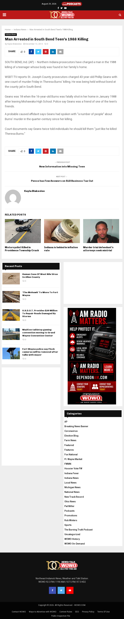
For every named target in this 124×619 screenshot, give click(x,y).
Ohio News (70, 501)
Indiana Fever (71, 473)
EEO (77, 612)
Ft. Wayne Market (73, 459)
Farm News (70, 440)
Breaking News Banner (76, 426)
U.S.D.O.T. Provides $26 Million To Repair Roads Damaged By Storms (39, 313)
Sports (68, 525)
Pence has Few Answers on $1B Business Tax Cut (62, 180)
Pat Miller (69, 506)
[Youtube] (69, 590)
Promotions (70, 515)
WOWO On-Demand (74, 543)
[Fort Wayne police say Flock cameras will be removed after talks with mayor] (11, 353)
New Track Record (74, 497)
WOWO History (72, 539)
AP (65, 421)
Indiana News (11, 34)
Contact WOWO (19, 612)
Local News (70, 482)
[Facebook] (52, 590)
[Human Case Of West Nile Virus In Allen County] (11, 278)
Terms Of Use (103, 612)
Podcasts (69, 511)
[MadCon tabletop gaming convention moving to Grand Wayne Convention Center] (11, 334)
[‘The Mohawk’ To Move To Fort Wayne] (11, 297)
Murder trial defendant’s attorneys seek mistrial (98, 249)
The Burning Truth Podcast (78, 529)
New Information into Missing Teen (62, 166)
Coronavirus (71, 431)
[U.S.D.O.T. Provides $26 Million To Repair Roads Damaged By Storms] (11, 315)
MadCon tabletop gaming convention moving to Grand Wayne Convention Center (38, 332)
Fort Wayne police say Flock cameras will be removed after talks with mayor (40, 352)
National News (72, 492)
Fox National (71, 454)
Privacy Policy (88, 612)
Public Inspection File (60, 616)
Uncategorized (72, 534)
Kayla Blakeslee (14, 44)
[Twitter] (61, 590)
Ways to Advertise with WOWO (42, 612)
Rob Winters (70, 520)
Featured (69, 445)
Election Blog (71, 435)
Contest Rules (65, 612)
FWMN (67, 464)
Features (69, 450)
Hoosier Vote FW (73, 468)
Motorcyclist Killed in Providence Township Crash (22, 249)
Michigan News (72, 487)
